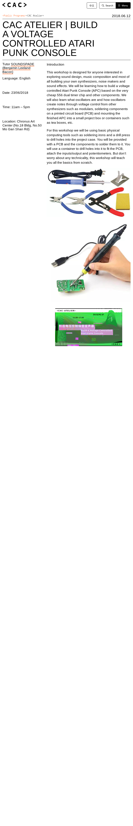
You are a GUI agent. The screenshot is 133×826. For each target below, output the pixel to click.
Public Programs (14, 15)
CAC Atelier (35, 15)
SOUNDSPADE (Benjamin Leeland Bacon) (18, 68)
